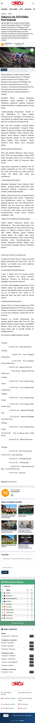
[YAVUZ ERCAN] (5, 493)
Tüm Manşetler (24, 704)
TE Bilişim (21, 720)
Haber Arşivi (23, 708)
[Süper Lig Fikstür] (33, 629)
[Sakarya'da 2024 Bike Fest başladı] (17, 57)
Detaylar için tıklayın (17, 623)
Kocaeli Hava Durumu (26, 692)
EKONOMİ (28, 9)
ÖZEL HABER (13, 9)
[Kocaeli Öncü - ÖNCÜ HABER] (17, 3)
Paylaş (5, 69)
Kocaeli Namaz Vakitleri (9, 698)
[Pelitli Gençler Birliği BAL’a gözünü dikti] (26, 509)
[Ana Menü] (2, 3)
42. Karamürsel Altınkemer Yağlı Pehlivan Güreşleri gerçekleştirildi (9, 516)
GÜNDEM (4, 9)
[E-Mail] (12, 495)
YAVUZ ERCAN (15, 491)
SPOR (21, 9)
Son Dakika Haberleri (8, 708)
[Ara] (33, 4)
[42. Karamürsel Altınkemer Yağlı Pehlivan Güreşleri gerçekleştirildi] (9, 509)
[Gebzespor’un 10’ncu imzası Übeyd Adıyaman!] (26, 525)
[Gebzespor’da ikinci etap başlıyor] (9, 539)
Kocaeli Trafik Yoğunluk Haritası (25, 699)
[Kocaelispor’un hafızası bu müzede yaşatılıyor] (9, 525)
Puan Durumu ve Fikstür (9, 704)
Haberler (3, 14)
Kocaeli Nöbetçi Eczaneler (6, 693)
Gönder (5, 572)
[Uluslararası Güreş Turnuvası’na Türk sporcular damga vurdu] (26, 539)
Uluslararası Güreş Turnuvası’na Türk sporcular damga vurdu (25, 547)
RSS (7, 715)
